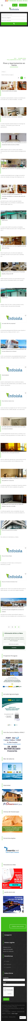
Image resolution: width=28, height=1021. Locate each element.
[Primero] (9, 627)
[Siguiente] (15, 627)
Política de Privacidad (8, 949)
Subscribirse (6, 999)
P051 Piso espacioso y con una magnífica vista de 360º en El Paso (14, 247)
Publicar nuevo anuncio (18, 926)
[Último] (18, 627)
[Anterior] (12, 627)
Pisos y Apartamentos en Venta (14, 59)
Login (15, 5)
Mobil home (5, 220)
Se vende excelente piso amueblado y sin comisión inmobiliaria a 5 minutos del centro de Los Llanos (13, 196)
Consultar (14, 647)
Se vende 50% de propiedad (8, 323)
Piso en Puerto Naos (7, 556)
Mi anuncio (19, 0)
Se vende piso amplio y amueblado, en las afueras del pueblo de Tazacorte (14, 479)
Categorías (5, 977)
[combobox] (14, 17)
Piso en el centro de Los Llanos (9, 530)
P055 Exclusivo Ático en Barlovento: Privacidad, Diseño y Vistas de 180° (13, 272)
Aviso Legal (14, 1013)
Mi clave (25, 0)
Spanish (23, 1017)
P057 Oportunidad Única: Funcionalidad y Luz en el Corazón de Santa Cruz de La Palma (14, 143)
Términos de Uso (7, 947)
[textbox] (6, 17)
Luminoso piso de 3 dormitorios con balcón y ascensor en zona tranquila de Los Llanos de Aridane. (13, 609)
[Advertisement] (14, 42)
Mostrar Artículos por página (7, 74)
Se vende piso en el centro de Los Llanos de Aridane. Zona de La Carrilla (12, 505)
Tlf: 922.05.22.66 (12, 0)
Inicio (15, 58)
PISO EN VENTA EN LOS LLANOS (9, 91)
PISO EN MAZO (5, 375)
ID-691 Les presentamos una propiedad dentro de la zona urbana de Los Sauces (14, 350)
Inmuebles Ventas (22, 58)
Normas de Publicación (8, 951)
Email (4, 982)
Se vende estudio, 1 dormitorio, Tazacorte (12, 116)
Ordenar (3, 71)
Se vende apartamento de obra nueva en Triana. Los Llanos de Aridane (14, 427)
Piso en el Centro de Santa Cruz (9, 581)
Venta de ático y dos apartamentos (10, 452)
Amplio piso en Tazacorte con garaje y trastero (13, 168)
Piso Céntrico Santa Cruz (8, 401)
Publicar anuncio (23, 5)
